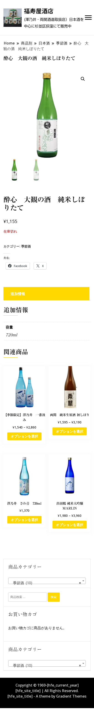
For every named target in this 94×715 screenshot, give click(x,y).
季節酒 (26, 246)
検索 (54, 597)
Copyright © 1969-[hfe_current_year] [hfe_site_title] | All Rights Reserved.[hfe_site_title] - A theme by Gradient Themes (47, 691)
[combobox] (47, 581)
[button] (83, 79)
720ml (11, 335)
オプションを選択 (24, 436)
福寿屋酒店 (39, 11)
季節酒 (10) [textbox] (45, 582)
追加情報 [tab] (17, 293)
